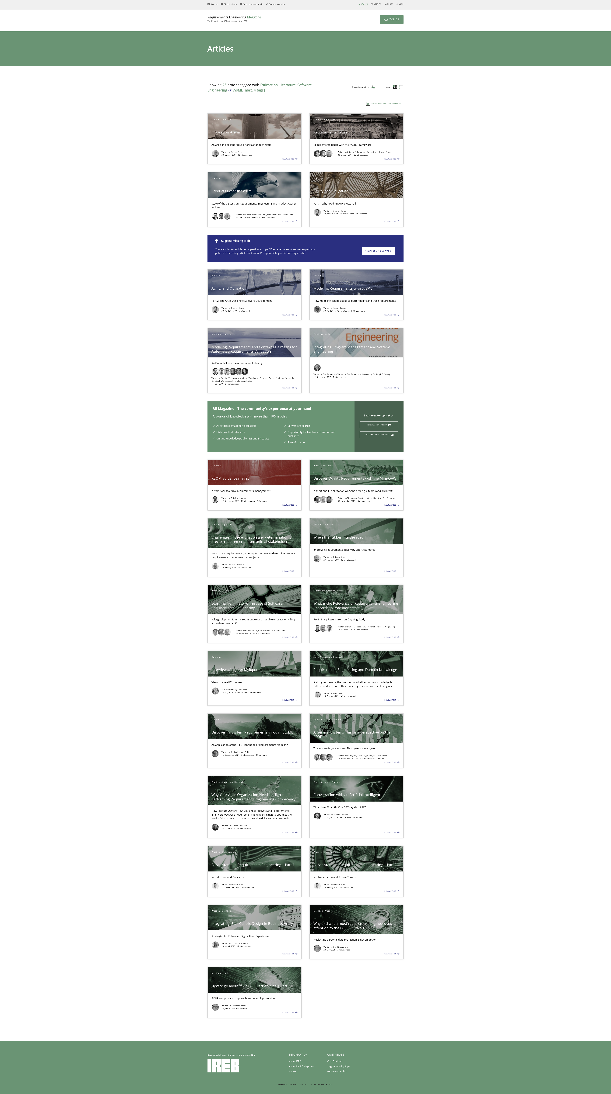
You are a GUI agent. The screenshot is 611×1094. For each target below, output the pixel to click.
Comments (376, 4)
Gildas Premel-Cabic (240, 752)
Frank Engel (288, 214)
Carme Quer (372, 152)
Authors (389, 4)
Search (400, 4)
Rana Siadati (251, 630)
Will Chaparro (389, 498)
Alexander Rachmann (255, 214)
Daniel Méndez (354, 626)
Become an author (337, 1071)
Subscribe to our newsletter (377, 434)
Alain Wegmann (364, 755)
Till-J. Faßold (338, 693)
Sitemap (282, 1084)
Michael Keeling (374, 498)
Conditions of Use (321, 1084)
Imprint (293, 1084)
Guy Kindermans (340, 947)
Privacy (304, 1084)
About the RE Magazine (301, 1066)
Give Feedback (335, 1061)
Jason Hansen (237, 564)
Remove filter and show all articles (385, 103)
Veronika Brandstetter (242, 381)
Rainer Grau (236, 152)
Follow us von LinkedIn (377, 424)
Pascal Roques (339, 308)
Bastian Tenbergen (230, 378)
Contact (293, 1071)
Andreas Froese (283, 378)
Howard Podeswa (239, 825)
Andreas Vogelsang (249, 378)
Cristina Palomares (356, 152)
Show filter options (361, 87)
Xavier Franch (385, 152)
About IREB (295, 1061)
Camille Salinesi (340, 814)
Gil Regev (351, 755)
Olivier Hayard (380, 755)
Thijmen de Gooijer (356, 498)
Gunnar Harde (339, 210)
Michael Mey (237, 884)
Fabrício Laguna (238, 498)
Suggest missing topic (378, 251)
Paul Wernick (264, 630)
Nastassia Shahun (239, 943)
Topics (394, 19)
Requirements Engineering (234, 18)
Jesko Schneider (274, 214)
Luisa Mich (242, 689)
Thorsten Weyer (267, 378)
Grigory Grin (339, 557)
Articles (363, 4)
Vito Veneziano (278, 630)
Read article (288, 159)
